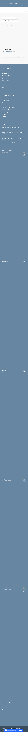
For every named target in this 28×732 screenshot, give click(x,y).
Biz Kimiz (4, 71)
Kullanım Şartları (5, 98)
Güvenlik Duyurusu (6, 112)
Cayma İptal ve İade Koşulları (8, 107)
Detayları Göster (19, 56)
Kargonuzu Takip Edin (14, 3)
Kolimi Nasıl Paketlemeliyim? (8, 136)
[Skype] (3, 719)
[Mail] (10, 719)
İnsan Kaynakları (5, 82)
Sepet (19, 1)
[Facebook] (5, 715)
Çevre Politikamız (6, 78)
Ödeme (14, 1)
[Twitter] (3, 715)
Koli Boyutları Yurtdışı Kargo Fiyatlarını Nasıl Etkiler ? (12, 142)
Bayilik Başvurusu (6, 73)
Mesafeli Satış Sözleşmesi (7, 105)
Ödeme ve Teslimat (6, 109)
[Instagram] (7, 715)
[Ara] (18, 10)
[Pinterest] (10, 715)
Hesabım (10, 1)
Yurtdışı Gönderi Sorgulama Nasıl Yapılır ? (10, 127)
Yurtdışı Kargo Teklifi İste (7, 75)
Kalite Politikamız (5, 80)
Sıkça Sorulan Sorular (6, 85)
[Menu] (22, 10)
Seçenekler (8, 56)
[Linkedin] (5, 719)
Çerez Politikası (5, 102)
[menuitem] (14, 3)
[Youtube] (12, 715)
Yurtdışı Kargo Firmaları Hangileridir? (9, 130)
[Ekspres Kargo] (11, 10)
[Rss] (7, 719)
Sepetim (4, 116)
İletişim (3, 87)
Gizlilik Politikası (5, 100)
